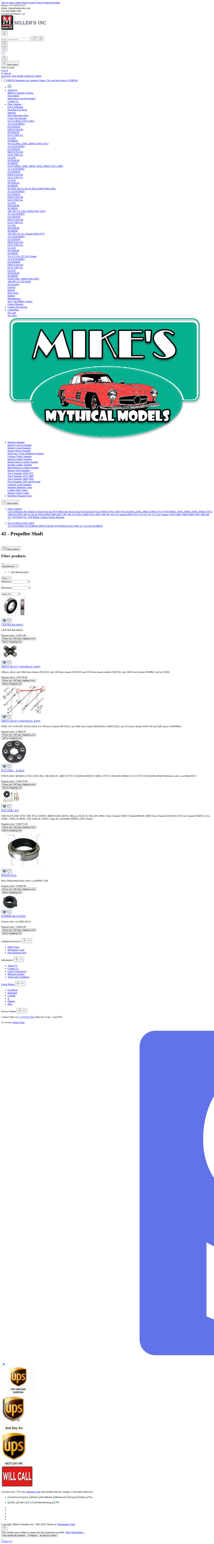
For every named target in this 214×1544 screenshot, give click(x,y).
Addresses (29, 76)
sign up (7, 73)
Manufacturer (9, 566)
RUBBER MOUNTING (13, 916)
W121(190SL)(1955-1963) (107, 511)
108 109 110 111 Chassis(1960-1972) (120, 514)
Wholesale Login (16, 950)
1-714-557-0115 (27, 1017)
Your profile (18, 76)
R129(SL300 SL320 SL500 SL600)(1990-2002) (38, 514)
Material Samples (16, 974)
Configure (32, 1535)
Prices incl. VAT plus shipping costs (19, 638)
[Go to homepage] (24, 29)
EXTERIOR (32, 526)
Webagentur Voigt (66, 1524)
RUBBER (97, 526)
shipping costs (33, 1491)
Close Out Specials (84, 511)
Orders (38, 76)
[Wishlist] (3, 54)
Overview (6, 76)
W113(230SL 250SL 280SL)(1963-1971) (142, 511)
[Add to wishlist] (6, 620)
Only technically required (14, 1535)
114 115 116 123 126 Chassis (154, 514)
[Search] (34, 38)
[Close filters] (2, 563)
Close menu (12, 64)
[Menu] (4, 33)
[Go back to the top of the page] (4, 1528)
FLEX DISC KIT (10, 810)
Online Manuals (56, 517)
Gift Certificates (16, 511)
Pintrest (11, 1001)
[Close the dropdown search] (41, 38)
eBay (10, 1004)
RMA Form (13, 947)
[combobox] (15, 39)
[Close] (2, 1539)
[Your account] (4, 58)
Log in (4, 70)
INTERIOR (61, 526)
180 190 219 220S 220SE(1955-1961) (82, 514)
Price (5, 578)
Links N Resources (17, 971)
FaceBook (13, 990)
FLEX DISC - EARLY (12, 770)
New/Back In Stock (34, 511)
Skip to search (29, 2)
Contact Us (13, 968)
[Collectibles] (105, 439)
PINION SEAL (9, 875)
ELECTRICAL (75, 526)
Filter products (12, 549)
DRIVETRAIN (47, 526)
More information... (75, 1532)
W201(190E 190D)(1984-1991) (185, 514)
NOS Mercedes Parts (63, 511)
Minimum (15, 581)
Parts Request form (17, 952)
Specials (48, 511)
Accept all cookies (48, 1535)
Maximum (15, 587)
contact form (18, 1022)
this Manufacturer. (20, 572)
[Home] (9, 87)
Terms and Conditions (18, 977)
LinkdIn (12, 995)
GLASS (88, 526)
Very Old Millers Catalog (35, 517)
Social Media (8, 984)
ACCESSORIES (16, 526)
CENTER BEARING (12, 624)
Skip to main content (11, 2)
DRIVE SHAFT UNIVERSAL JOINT (21, 666)
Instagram (12, 992)
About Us (12, 965)
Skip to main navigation (48, 2)
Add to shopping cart (12, 642)
